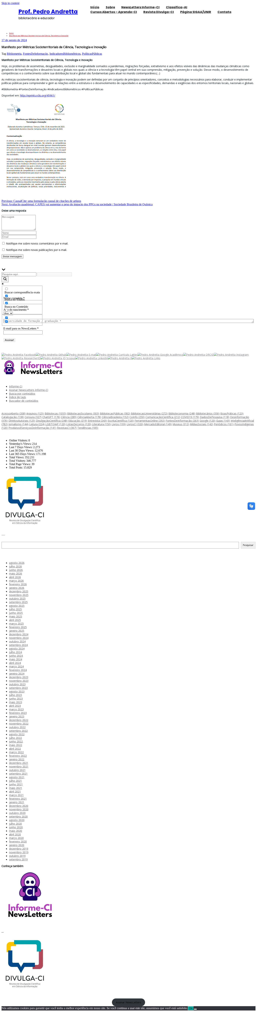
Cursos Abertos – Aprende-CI (113, 12)
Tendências (87, 428)
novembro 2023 (18, 681)
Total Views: (17, 457)
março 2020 (16, 838)
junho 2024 (16, 655)
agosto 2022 (16, 734)
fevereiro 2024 (18, 670)
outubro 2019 (17, 856)
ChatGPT (51, 417)
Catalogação (13, 417)
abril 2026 (15, 577)
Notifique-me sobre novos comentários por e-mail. (37, 243)
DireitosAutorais (21, 420)
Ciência (69, 417)
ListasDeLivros (78, 424)
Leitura (37, 424)
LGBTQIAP (55, 424)
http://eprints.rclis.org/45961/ (37, 95)
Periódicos (224, 424)
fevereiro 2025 (18, 627)
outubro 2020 (17, 813)
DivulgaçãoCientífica (52, 420)
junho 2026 (16, 570)
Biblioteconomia (181, 413)
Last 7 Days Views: (21, 447)
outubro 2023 (17, 684)
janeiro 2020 (16, 845)
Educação (77, 420)
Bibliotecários (208, 413)
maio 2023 (15, 702)
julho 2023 (15, 695)
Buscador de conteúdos (23, 400)
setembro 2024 (18, 645)
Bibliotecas (55, 413)
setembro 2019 (18, 859)
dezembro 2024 (18, 634)
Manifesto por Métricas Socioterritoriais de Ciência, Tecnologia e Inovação (38, 35)
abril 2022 (15, 748)
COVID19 (190, 417)
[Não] (195, 1009)
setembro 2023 (18, 688)
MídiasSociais (201, 424)
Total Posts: (16, 467)
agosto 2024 (16, 648)
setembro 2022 (18, 731)
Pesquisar (7, 540)
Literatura (101, 424)
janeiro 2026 (16, 588)
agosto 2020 (16, 820)
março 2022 (16, 752)
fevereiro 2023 (18, 713)
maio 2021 (15, 788)
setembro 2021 (18, 773)
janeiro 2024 (16, 673)
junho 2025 (16, 613)
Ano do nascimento (16, 309)
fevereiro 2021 (18, 798)
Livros (119, 424)
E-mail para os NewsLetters (21, 328)
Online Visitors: (18, 440)
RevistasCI (67, 428)
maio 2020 (15, 831)
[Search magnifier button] (5, 279)
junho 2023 (16, 698)
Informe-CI (15, 386)
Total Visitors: (17, 460)
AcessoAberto (14, 413)
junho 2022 (16, 741)
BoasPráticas (231, 413)
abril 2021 (15, 791)
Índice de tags (17, 397)
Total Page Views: (20, 464)
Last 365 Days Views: (22, 454)
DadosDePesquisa (214, 417)
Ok (190, 1008)
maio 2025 (15, 616)
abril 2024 (15, 663)
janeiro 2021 (16, 802)
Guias (223, 420)
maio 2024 (15, 659)
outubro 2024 (17, 641)
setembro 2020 (18, 816)
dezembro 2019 (18, 848)
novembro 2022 (18, 723)
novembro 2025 (18, 595)
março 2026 (16, 580)
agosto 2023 (16, 691)
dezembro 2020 (18, 806)
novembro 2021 (18, 766)
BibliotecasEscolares (83, 413)
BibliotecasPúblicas (115, 413)
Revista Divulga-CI (158, 12)
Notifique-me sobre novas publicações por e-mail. (36, 250)
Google (207, 420)
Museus (181, 424)
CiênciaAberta (89, 417)
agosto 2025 (16, 605)
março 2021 (16, 795)
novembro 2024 (18, 638)
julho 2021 (15, 781)
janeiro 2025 (16, 630)
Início (11, 33)
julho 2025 (15, 609)
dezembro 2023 (18, 677)
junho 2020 (16, 827)
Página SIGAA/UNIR (195, 12)
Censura (33, 417)
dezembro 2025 (18, 591)
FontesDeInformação (35, 53)
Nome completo (14, 298)
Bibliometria (14, 53)
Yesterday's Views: (20, 443)
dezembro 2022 (18, 720)
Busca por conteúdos (22, 393)
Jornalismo (18, 424)
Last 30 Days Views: (22, 450)
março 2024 (16, 666)
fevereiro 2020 (18, 841)
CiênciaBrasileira (115, 417)
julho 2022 (15, 738)
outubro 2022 (17, 727)
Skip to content (10, 3)
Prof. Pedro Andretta (48, 12)
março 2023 (16, 709)
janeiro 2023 (16, 716)
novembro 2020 (18, 809)
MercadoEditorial (158, 424)
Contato (224, 12)
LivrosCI (135, 424)
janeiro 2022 (16, 759)
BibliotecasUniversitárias (149, 413)
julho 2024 (15, 652)
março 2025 (16, 623)
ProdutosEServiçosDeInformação (32, 428)
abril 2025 (15, 620)
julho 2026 (15, 566)
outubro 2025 (17, 598)
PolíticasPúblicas (92, 53)
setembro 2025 (18, 602)
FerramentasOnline (150, 420)
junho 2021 (16, 784)
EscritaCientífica (121, 420)
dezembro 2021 (18, 763)
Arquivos (35, 413)
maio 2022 (15, 745)
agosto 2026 (16, 563)
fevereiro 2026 (18, 584)
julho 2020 (15, 823)
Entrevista (97, 420)
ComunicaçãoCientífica (162, 417)
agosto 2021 (16, 777)
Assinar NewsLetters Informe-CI (28, 390)
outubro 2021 (17, 770)
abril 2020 (15, 834)
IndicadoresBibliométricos (65, 53)
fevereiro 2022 (18, 756)
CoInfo (137, 417)
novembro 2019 (18, 852)
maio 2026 (15, 573)
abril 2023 (15, 706)
